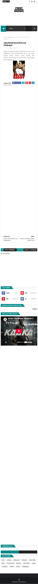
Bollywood (16, 560)
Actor (3, 560)
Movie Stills (32, 560)
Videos (18, 566)
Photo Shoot (10, 563)
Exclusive (24, 560)
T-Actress (4, 566)
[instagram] (34, 1)
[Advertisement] (19, 20)
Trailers (12, 566)
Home (5, 37)
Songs (33, 563)
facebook (33, 250)
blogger (20, 250)
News (3, 563)
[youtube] (32, 1)
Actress (9, 560)
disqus (27, 250)
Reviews (18, 563)
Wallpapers (11, 37)
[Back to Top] (19, 580)
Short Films (26, 563)
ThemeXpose (22, 582)
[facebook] (29, 1)
